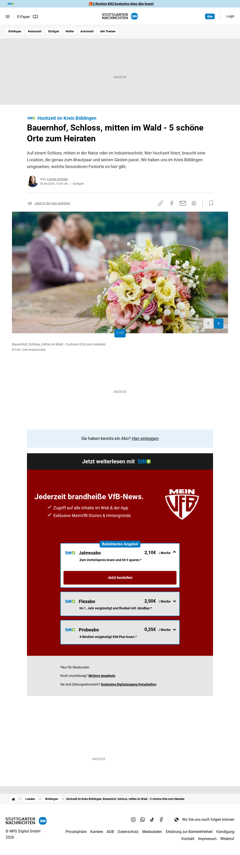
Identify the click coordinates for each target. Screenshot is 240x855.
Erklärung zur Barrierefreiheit (189, 831)
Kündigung (225, 831)
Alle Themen (108, 31)
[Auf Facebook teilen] (171, 203)
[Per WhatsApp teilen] (194, 203)
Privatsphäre (76, 831)
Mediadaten (152, 831)
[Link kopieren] (160, 203)
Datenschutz (128, 831)
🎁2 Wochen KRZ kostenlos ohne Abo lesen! (121, 4)
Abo (210, 16)
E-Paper (23, 17)
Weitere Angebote (101, 676)
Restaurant (34, 31)
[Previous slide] (208, 324)
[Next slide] (219, 324)
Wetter (70, 31)
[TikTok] (152, 819)
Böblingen (14, 31)
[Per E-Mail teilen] (183, 203)
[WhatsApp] (142, 819)
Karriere (96, 831)
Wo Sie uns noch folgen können (208, 819)
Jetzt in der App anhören (52, 203)
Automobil (87, 31)
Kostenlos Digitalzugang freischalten (128, 684)
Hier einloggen (145, 438)
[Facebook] (161, 819)
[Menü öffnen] (8, 16)
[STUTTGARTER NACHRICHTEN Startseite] (120, 16)
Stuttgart (53, 31)
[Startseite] (13, 799)
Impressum (207, 838)
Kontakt (187, 838)
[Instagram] (133, 819)
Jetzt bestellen (120, 577)
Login (230, 16)
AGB (110, 831)
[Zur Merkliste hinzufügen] (209, 203)
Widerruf (227, 838)
